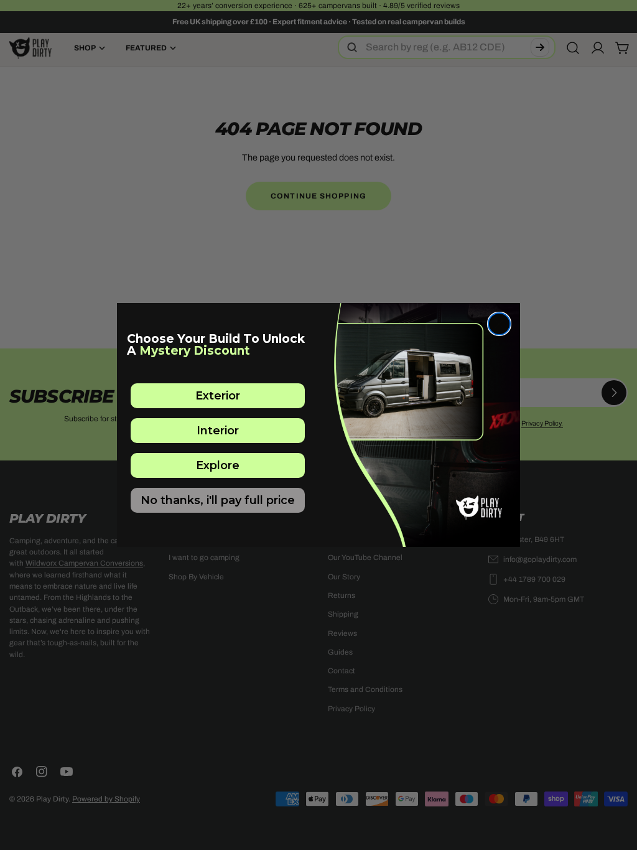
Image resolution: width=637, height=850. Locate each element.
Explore (217, 465)
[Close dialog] (499, 324)
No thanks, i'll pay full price (218, 500)
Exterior (217, 396)
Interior (218, 430)
